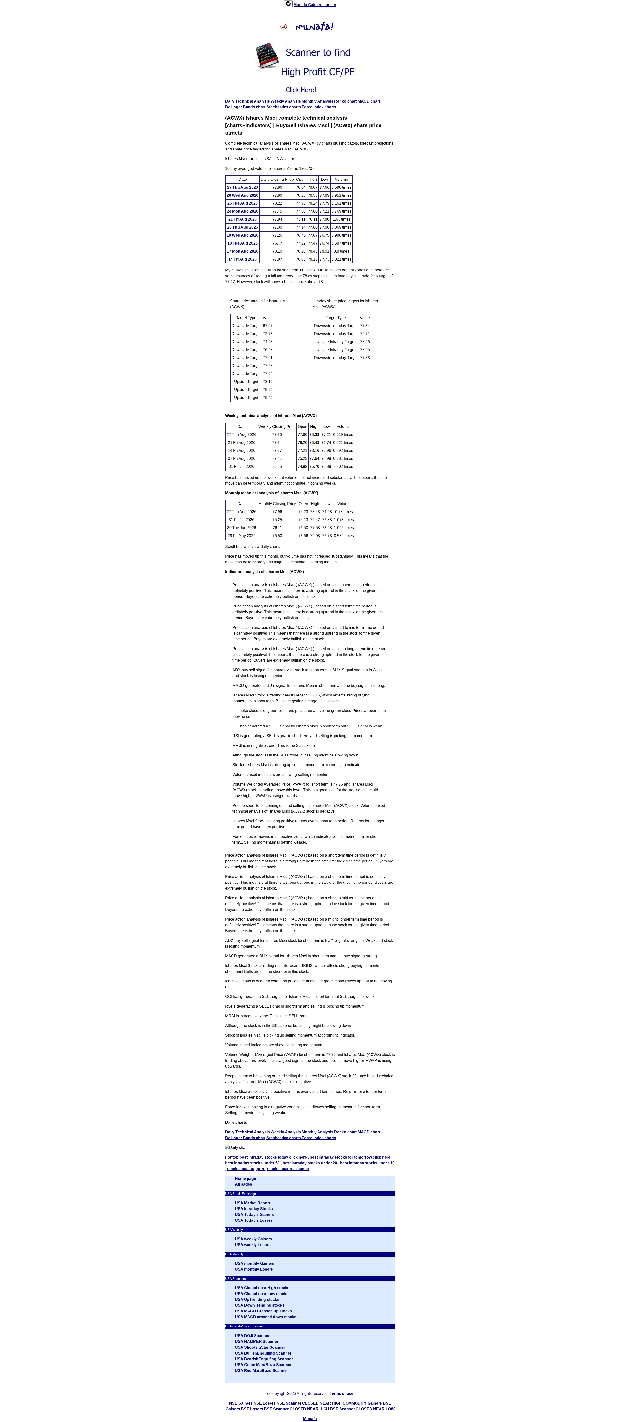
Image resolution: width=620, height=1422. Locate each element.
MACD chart (369, 101)
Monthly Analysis (317, 101)
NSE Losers (265, 1403)
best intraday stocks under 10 (367, 1163)
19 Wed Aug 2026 (242, 235)
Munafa (301, 5)
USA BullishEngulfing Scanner (263, 1353)
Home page (245, 1178)
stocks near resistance (288, 1169)
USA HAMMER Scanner (256, 1342)
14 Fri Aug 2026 (242, 259)
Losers (329, 5)
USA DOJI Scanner (252, 1336)
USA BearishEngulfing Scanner (264, 1359)
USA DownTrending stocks (260, 1305)
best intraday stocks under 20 (310, 1163)
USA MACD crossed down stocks (265, 1317)
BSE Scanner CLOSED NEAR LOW (362, 1409)
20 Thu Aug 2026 (242, 227)
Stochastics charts (284, 107)
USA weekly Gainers (253, 1239)
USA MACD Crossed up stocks (263, 1311)
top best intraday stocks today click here (270, 1157)
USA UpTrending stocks (257, 1299)
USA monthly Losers (254, 1269)
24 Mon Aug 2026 (242, 211)
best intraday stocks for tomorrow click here (350, 1157)
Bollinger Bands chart (245, 107)
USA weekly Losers (253, 1245)
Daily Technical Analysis (247, 101)
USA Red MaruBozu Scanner (261, 1371)
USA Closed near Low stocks (261, 1294)
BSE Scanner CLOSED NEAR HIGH (296, 1409)
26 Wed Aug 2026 (242, 195)
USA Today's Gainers (254, 1214)
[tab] (288, 3)
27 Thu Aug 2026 (242, 187)
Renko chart (345, 101)
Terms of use (341, 1394)
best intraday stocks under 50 (253, 1163)
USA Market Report (252, 1203)
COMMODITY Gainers (362, 1403)
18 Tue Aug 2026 (242, 243)
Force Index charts (319, 107)
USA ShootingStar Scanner (260, 1347)
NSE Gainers (241, 1403)
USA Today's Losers (253, 1220)
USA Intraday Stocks (254, 1209)
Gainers (315, 5)
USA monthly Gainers (254, 1263)
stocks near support (246, 1169)
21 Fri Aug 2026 (242, 219)
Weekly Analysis (286, 101)
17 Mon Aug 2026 (242, 251)
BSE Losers (252, 1409)
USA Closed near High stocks (262, 1288)
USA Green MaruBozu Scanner (263, 1365)
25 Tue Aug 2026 (242, 203)
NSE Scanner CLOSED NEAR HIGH (309, 1403)
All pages (243, 1184)
